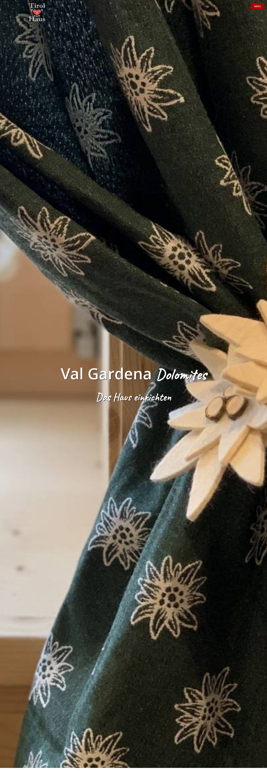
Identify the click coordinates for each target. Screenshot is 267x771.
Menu (257, 6)
